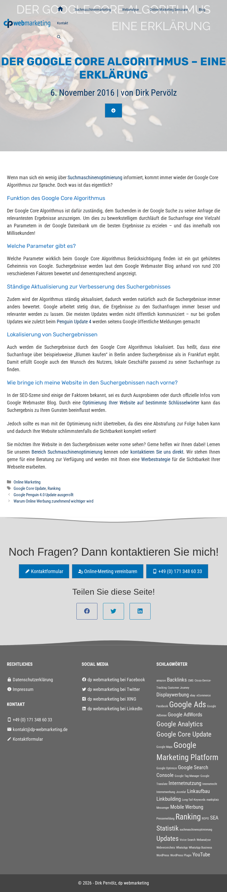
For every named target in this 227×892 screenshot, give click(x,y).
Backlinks (177, 680)
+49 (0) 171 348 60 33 (179, 571)
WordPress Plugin (180, 855)
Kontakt (62, 23)
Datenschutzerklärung (32, 679)
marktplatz (213, 800)
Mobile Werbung (186, 807)
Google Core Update (30, 488)
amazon (161, 680)
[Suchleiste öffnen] (58, 37)
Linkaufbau (198, 791)
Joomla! (181, 792)
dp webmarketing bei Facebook (115, 679)
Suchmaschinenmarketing (93, 9)
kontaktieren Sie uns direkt (156, 452)
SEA (214, 818)
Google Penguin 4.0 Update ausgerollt (43, 494)
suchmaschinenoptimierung (196, 829)
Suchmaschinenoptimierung (95, 177)
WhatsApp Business (200, 847)
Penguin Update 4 (74, 321)
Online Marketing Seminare (169, 9)
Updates (167, 838)
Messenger (162, 808)
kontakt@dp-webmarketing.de (40, 729)
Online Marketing (27, 482)
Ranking (54, 488)
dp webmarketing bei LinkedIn (114, 708)
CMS (191, 680)
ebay (192, 695)
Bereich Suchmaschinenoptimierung (67, 452)
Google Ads (187, 704)
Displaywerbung (172, 694)
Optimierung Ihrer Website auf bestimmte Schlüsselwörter (140, 402)
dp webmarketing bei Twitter (113, 689)
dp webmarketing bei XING (111, 699)
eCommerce (204, 695)
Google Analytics (179, 724)
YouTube (201, 854)
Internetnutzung (185, 783)
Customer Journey (178, 688)
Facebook (162, 706)
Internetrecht (209, 784)
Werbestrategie (155, 459)
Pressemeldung (165, 818)
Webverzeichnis (165, 847)
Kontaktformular (46, 571)
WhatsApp (182, 847)
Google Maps (164, 747)
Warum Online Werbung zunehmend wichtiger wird (53, 501)
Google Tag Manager (187, 776)
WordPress (162, 855)
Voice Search (187, 840)
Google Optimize (166, 768)
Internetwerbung (165, 792)
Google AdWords (185, 714)
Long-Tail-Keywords (193, 800)
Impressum (22, 689)
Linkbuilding (168, 799)
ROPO (205, 818)
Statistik (167, 828)
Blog (202, 9)
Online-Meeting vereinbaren (110, 571)
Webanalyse (130, 9)
